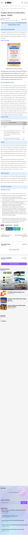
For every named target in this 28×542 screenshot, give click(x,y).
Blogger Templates (8, 537)
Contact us (14, 539)
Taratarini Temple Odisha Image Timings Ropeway (17, 299)
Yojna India (6, 8)
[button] (22, 2)
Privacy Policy (22, 539)
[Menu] (2, 2)
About (8, 539)
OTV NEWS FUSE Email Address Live (16, 292)
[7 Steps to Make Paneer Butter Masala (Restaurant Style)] (3, 307)
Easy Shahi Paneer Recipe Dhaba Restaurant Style (13, 529)
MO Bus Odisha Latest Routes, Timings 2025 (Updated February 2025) (14, 510)
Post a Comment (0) (14, 264)
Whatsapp (18, 228)
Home (2, 8)
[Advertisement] (14, 340)
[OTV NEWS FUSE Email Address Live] (3, 294)
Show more (24, 244)
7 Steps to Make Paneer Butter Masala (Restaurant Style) (16, 306)
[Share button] (22, 228)
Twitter (15, 228)
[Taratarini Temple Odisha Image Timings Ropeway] (3, 300)
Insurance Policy (8, 225)
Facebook (10, 229)
